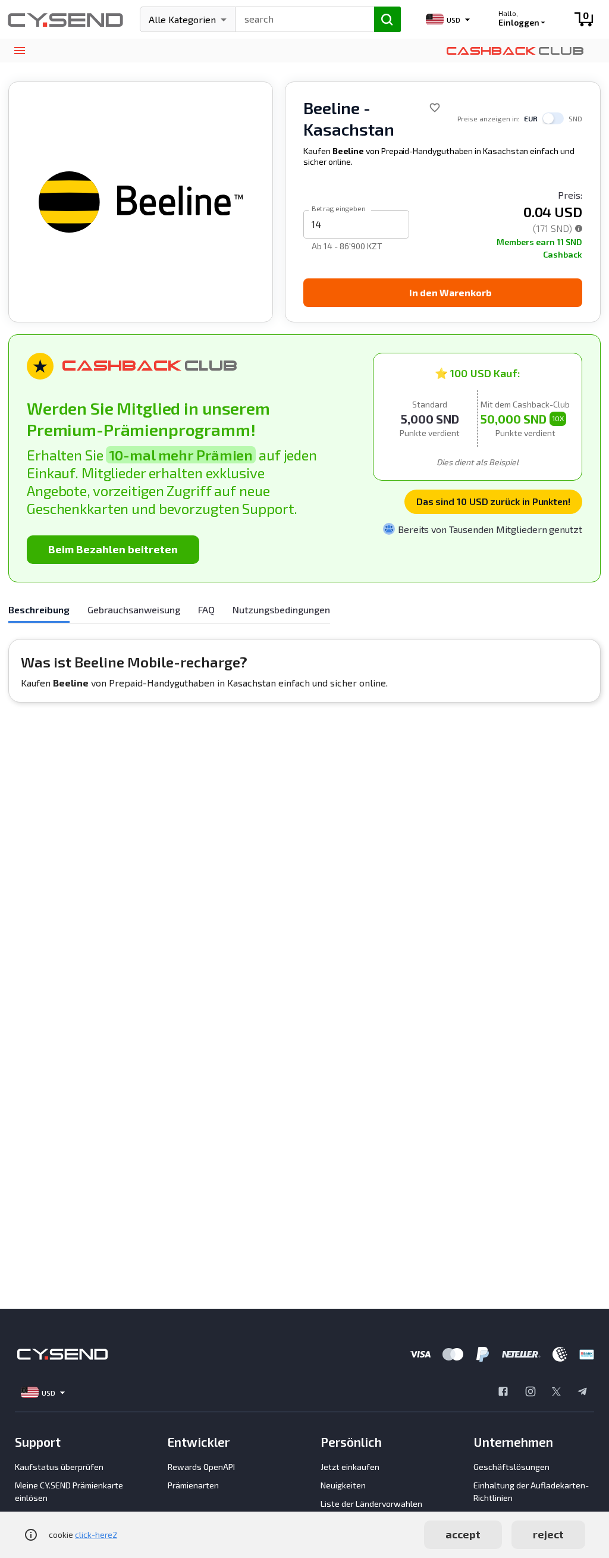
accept (463, 1534)
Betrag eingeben (339, 207)
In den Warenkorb (450, 292)
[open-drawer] (19, 51)
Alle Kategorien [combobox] (182, 19)
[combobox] (299, 18)
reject (548, 1534)
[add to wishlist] (434, 107)
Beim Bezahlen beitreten (113, 549)
